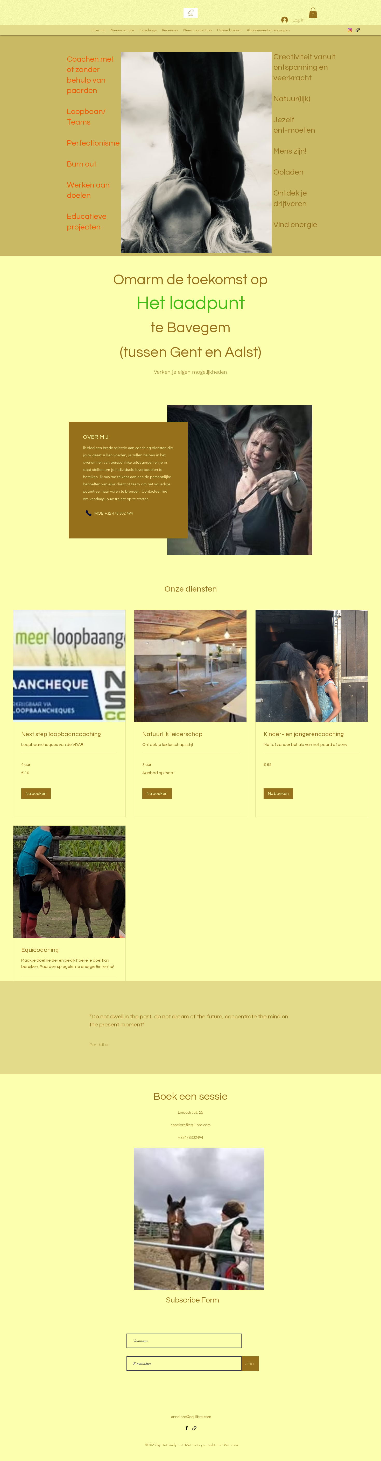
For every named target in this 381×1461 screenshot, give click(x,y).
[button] (313, 13)
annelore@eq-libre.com (191, 1124)
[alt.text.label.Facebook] (349, 30)
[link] (69, 734)
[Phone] (88, 513)
